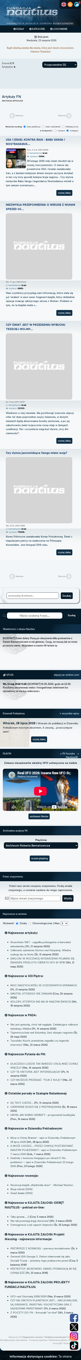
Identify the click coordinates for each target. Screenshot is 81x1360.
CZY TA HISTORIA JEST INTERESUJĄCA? (35, 1071)
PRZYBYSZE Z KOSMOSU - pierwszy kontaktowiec (40, 1248)
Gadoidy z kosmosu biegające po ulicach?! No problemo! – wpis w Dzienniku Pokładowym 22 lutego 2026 (42, 1162)
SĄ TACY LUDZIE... (21, 1102)
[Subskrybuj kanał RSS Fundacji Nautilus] (70, 4)
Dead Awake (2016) (21, 1193)
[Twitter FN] (74, 1327)
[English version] (63, 4)
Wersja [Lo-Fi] (16, 1337)
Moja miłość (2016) (21, 1189)
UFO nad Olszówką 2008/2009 (28, 1296)
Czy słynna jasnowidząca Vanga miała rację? (36, 453)
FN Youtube (69, 753)
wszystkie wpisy (70, 713)
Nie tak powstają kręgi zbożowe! (29, 1221)
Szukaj (72, 615)
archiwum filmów (39, 816)
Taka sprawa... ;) (19, 1216)
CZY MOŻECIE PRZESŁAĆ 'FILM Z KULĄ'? (36, 1080)
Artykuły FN (11, 97)
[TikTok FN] (74, 1345)
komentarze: (38, 153)
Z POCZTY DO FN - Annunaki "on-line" (33, 1312)
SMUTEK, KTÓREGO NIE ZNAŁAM (31, 993)
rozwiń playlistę (39, 858)
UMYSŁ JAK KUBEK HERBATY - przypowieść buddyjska (42, 1115)
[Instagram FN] (74, 1336)
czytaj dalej (64, 192)
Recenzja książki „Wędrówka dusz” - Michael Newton (41, 1185)
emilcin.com (72, 674)
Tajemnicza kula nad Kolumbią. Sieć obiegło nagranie (41, 1032)
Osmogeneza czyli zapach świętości (31, 1224)
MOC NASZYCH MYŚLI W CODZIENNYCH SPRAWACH (43, 985)
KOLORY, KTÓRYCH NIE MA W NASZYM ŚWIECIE (40, 1001)
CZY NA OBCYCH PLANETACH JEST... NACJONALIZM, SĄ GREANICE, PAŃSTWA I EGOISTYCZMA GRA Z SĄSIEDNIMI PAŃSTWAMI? (44, 1304)
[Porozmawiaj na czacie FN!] (76, 4)
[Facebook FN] (74, 1318)
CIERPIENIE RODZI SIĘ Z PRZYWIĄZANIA (35, 1107)
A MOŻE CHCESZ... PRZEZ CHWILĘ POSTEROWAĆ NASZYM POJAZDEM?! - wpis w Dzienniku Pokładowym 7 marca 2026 (43, 1150)
